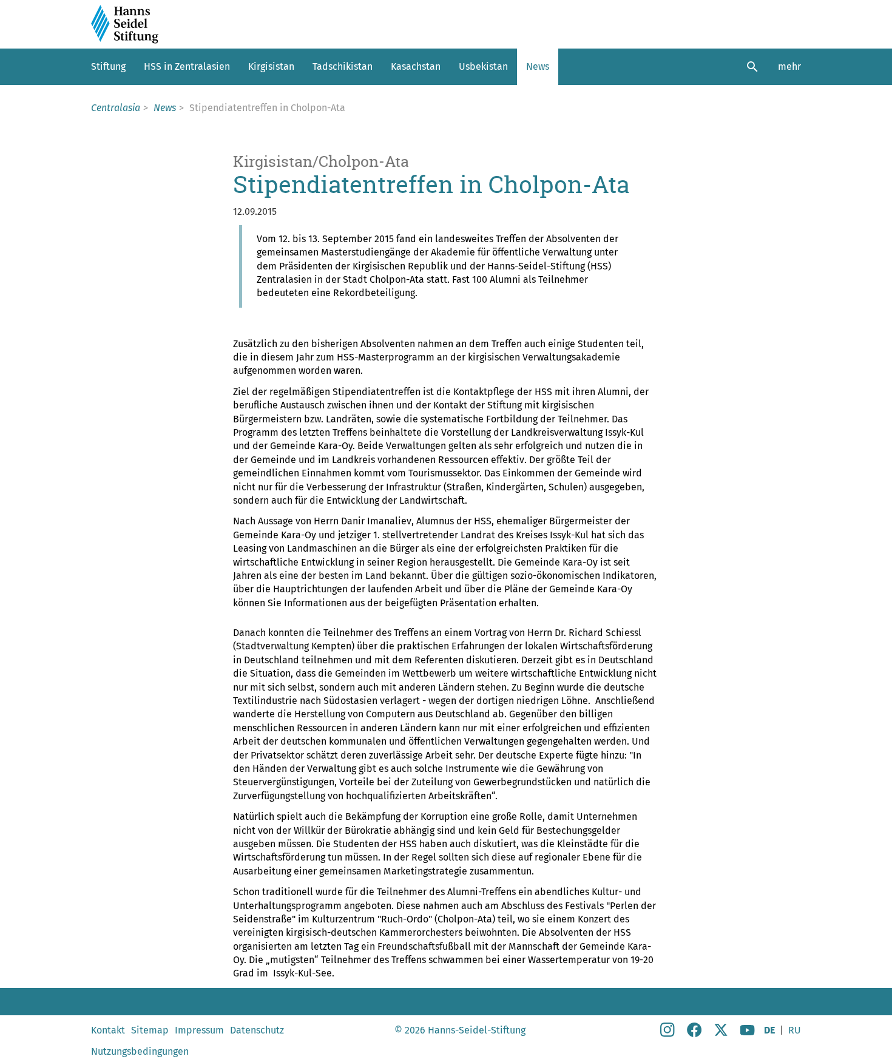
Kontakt (108, 1030)
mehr (789, 66)
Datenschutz (257, 1030)
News (537, 66)
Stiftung (108, 66)
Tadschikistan (343, 66)
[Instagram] (667, 1034)
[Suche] (752, 67)
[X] (721, 1034)
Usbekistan (483, 66)
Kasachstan (416, 66)
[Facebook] (694, 1034)
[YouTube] (747, 1034)
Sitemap (150, 1030)
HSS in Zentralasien (187, 66)
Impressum (199, 1030)
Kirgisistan (271, 66)
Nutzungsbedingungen (140, 1051)
